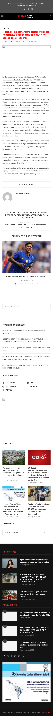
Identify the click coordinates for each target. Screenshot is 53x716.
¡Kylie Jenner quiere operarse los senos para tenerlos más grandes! (34, 561)
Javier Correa (15, 41)
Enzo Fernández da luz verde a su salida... (26, 276)
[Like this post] (22, 184)
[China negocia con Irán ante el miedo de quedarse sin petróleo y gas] (9, 646)
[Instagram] (28, 9)
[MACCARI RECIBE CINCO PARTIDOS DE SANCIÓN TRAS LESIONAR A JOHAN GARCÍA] (9, 631)
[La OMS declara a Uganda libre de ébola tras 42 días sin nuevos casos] (9, 595)
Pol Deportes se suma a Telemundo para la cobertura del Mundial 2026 (35, 614)
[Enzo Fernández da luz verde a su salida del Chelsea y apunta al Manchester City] (26, 257)
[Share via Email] (32, 184)
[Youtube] (32, 9)
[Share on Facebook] (24, 184)
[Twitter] (25, 9)
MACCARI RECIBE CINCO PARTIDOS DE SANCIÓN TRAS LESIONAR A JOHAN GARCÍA (34, 630)
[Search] (50, 16)
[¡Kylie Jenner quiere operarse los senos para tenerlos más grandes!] (9, 563)
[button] (4, 263)
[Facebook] (21, 9)
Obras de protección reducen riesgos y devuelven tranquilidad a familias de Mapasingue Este (13, 473)
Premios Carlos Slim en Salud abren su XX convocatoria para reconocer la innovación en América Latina (12, 509)
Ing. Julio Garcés (44, 712)
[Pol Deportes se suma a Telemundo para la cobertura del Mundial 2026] (9, 616)
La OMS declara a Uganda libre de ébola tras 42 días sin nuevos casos (34, 594)
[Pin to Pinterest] (29, 184)
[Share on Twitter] (27, 184)
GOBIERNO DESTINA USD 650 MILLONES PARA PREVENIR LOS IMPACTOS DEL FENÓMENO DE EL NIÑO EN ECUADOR (34, 578)
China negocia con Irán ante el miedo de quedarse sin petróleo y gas (34, 644)
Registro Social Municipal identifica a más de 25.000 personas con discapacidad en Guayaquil (39, 509)
